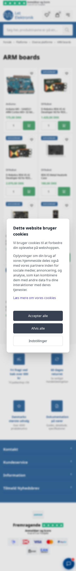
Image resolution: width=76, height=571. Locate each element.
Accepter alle (38, 316)
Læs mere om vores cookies (34, 298)
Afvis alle (38, 328)
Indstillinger (38, 341)
